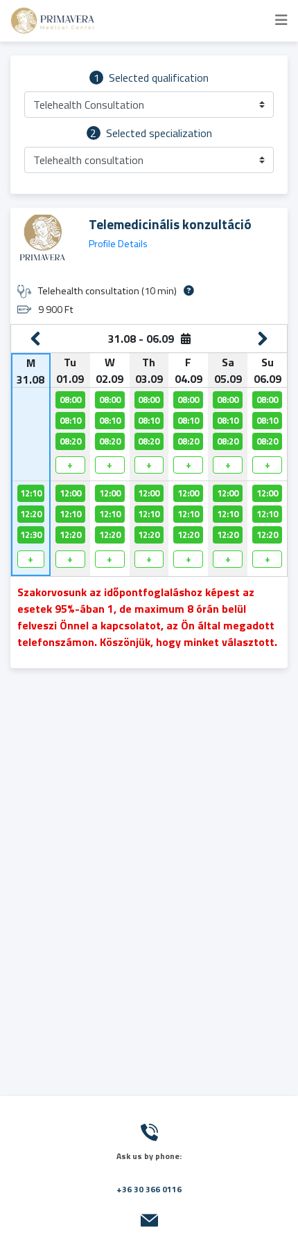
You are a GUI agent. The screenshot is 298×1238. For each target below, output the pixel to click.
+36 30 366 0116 (149, 1189)
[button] (149, 104)
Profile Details (118, 243)
